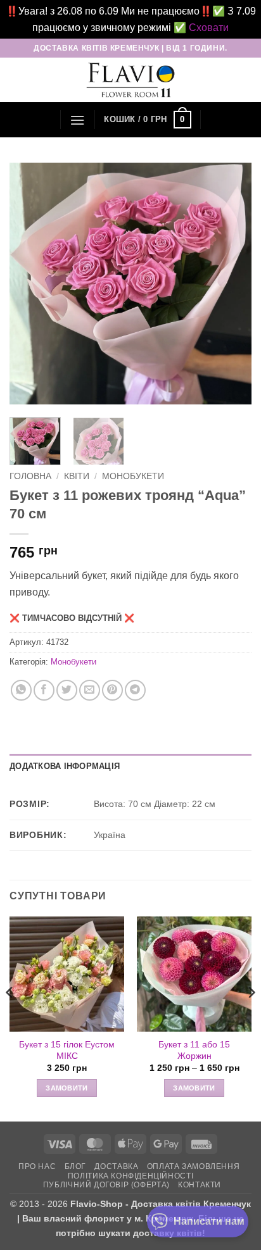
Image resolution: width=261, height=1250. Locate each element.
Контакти (199, 1184)
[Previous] (30, 283)
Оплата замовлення (193, 1166)
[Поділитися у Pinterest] (112, 690)
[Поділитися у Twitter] (66, 690)
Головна (30, 476)
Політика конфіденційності (130, 1176)
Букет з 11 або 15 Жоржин (194, 1050)
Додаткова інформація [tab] (65, 766)
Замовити (67, 1088)
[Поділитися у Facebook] (44, 690)
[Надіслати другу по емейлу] (89, 690)
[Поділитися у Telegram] (135, 690)
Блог (75, 1166)
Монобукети (133, 476)
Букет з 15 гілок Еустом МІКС (67, 1050)
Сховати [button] (209, 27)
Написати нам (209, 1221)
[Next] (230, 283)
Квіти (76, 476)
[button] (77, 119)
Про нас (37, 1166)
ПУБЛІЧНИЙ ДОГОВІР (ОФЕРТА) (106, 1184)
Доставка (116, 1166)
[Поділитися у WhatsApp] (21, 690)
